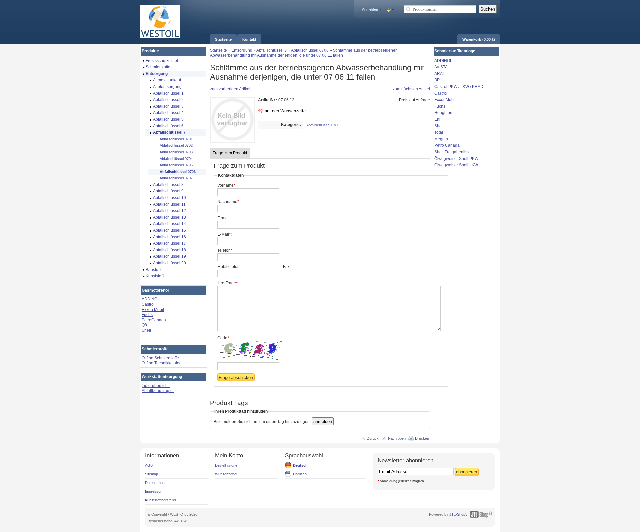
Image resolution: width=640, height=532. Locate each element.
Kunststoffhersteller (160, 500)
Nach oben (397, 438)
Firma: (223, 218)
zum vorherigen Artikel (230, 89)
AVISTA (441, 67)
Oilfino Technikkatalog (162, 363)
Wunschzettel (226, 474)
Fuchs (147, 314)
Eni (437, 119)
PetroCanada (154, 320)
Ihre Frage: (228, 283)
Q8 (144, 325)
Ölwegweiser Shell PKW (456, 158)
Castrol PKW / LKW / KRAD (458, 86)
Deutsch (300, 465)
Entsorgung (241, 50)
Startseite (218, 50)
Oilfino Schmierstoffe (160, 358)
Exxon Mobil (153, 309)
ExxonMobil (445, 99)
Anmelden (370, 9)
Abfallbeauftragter (158, 390)
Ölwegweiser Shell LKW (456, 165)
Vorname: (226, 185)
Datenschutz (155, 483)
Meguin (441, 139)
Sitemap (151, 474)
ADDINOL (151, 299)
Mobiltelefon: (229, 266)
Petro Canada (447, 145)
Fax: (287, 266)
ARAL (439, 73)
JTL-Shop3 (458, 514)
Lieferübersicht (156, 385)
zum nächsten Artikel (411, 89)
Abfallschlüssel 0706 (310, 50)
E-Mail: (224, 234)
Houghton (443, 112)
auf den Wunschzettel (286, 110)
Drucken (422, 438)
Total (438, 132)
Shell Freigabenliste (452, 152)
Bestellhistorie (226, 465)
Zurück (373, 438)
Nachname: (228, 201)
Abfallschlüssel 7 (271, 50)
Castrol (148, 304)
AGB (149, 465)
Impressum (154, 491)
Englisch (300, 474)
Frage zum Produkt (230, 153)
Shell (146, 330)
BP (437, 80)
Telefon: (225, 250)
